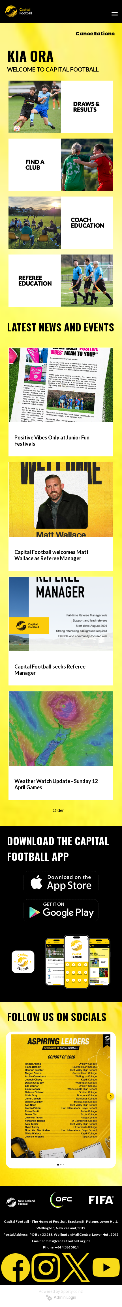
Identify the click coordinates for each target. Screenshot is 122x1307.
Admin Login (64, 1297)
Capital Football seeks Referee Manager (49, 669)
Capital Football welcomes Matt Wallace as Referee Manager (51, 555)
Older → (61, 810)
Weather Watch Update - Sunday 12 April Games (56, 784)
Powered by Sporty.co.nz (61, 1291)
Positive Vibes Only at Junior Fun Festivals (51, 440)
